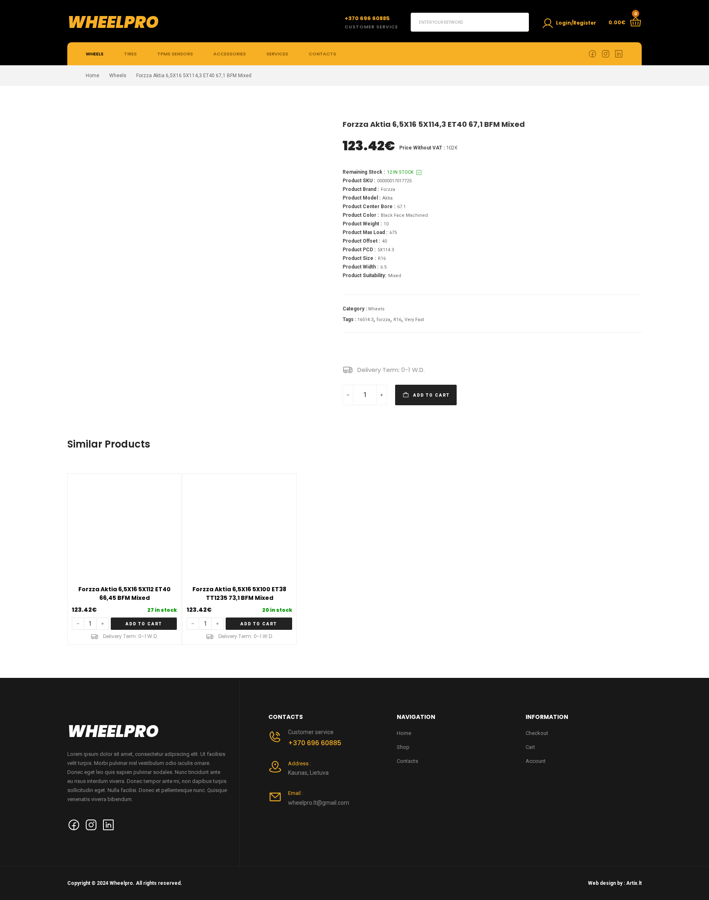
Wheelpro (113, 22)
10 (386, 224)
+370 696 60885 (314, 743)
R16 (382, 258)
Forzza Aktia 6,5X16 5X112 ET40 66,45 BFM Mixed (124, 593)
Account (536, 761)
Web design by (605, 883)
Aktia (387, 198)
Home (92, 75)
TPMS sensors (175, 54)
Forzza (388, 189)
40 (384, 241)
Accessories (229, 54)
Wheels (94, 54)
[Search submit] (519, 22)
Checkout (537, 733)
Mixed (394, 275)
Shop (403, 747)
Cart (530, 747)
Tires (130, 54)
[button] (144, 624)
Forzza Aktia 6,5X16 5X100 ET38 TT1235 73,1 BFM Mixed (239, 593)
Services (277, 54)
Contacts (322, 54)
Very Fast (414, 319)
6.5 (383, 267)
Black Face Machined (404, 215)
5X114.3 (385, 250)
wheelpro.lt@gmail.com (318, 802)
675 (393, 232)
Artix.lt (634, 883)
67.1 (401, 206)
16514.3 (365, 319)
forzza (383, 319)
